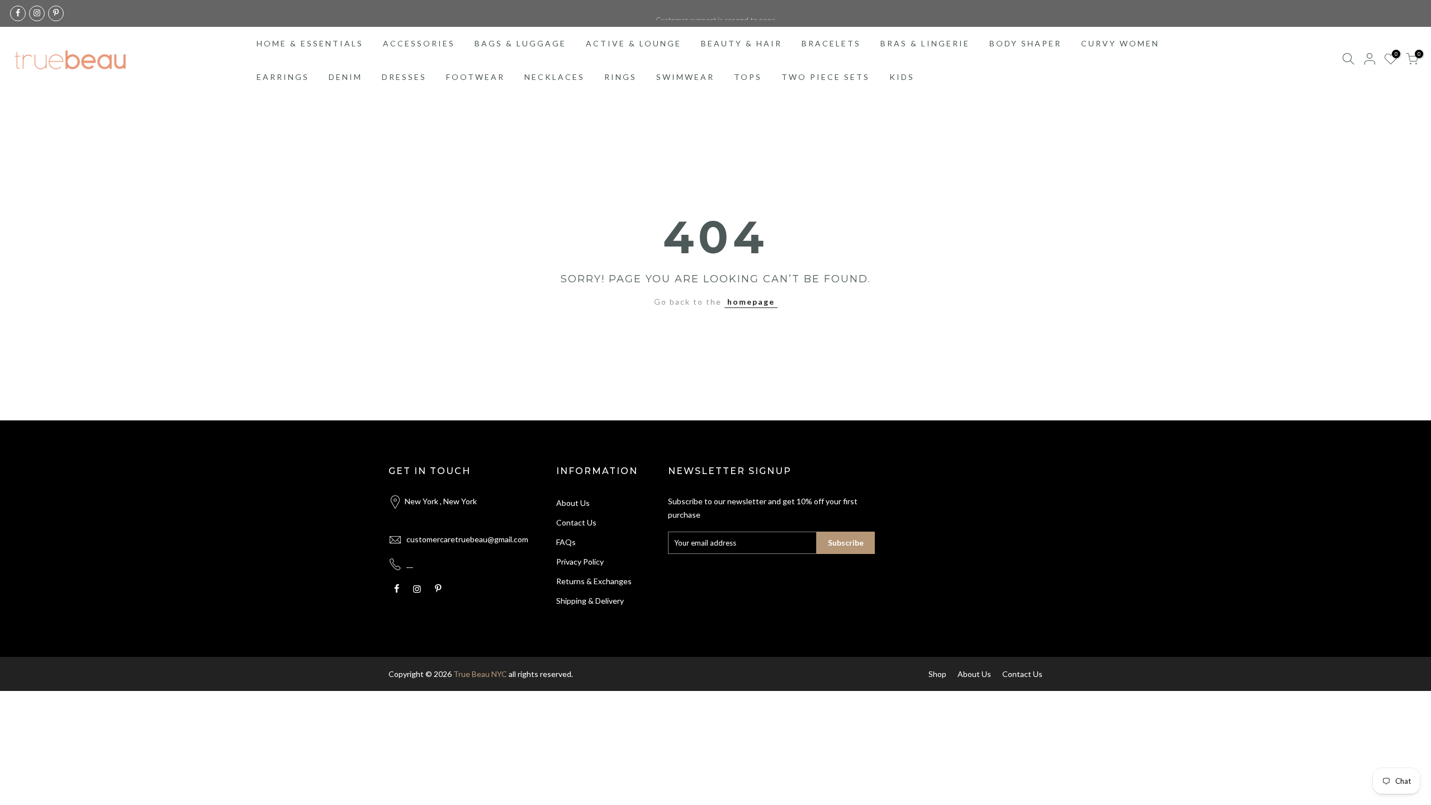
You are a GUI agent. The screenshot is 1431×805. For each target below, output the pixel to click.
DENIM (345, 77)
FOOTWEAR (475, 77)
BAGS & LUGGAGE (520, 43)
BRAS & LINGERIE (925, 43)
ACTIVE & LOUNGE (633, 43)
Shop (937, 674)
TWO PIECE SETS (825, 77)
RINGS (620, 77)
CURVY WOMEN (1120, 43)
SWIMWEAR (685, 77)
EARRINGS (283, 77)
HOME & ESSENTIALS (310, 43)
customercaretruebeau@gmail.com (467, 539)
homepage (751, 301)
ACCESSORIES (419, 43)
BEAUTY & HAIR (741, 43)
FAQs (566, 542)
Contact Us (576, 522)
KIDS (901, 77)
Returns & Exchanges (594, 581)
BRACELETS (831, 43)
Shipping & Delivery (590, 600)
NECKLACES (554, 77)
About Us (573, 503)
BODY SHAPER (1025, 43)
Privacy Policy (580, 561)
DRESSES (404, 77)
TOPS (748, 77)
